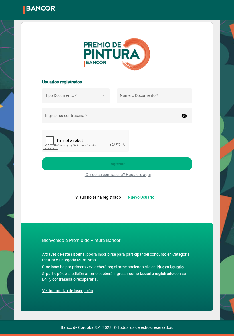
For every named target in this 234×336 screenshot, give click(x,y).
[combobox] (76, 97)
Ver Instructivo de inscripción (67, 290)
